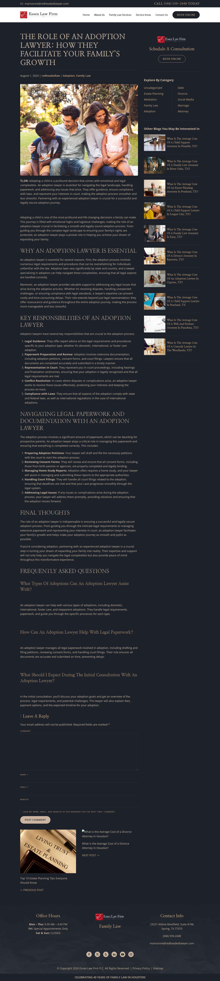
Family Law (83, 75)
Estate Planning (153, 93)
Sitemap (158, 968)
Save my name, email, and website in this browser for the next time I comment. (69, 812)
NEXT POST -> (90, 855)
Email (24, 787)
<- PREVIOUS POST (32, 890)
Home (86, 14)
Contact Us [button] (161, 14)
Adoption (69, 75)
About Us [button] (99, 14)
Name (24, 774)
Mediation (150, 99)
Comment (25, 731)
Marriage (183, 105)
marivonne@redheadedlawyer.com (47, 3)
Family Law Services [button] (120, 14)
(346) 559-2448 (175, 3)
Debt (181, 88)
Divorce (182, 93)
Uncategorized (153, 88)
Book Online (186, 14)
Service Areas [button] (143, 14)
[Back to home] (39, 14)
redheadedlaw (51, 75)
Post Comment (35, 820)
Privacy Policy (141, 968)
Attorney (183, 111)
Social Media (186, 99)
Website (24, 799)
